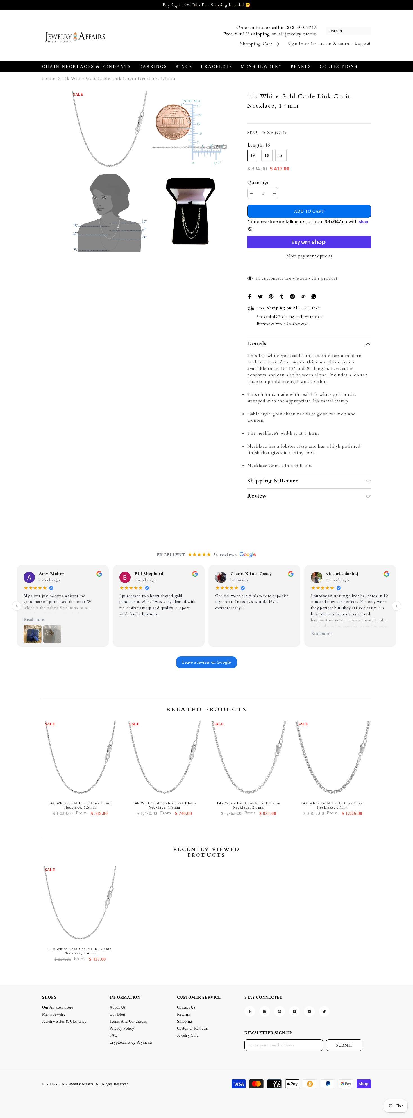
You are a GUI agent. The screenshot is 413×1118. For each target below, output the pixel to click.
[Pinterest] (271, 296)
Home (49, 78)
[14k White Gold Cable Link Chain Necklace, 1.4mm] (80, 904)
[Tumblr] (281, 296)
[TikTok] (294, 1011)
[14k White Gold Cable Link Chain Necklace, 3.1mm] (333, 759)
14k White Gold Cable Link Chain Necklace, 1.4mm (80, 951)
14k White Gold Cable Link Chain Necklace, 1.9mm (164, 805)
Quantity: (258, 182)
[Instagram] (264, 1011)
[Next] (396, 606)
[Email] (303, 296)
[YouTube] (309, 1011)
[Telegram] (292, 296)
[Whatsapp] (313, 296)
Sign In (295, 44)
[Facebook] (249, 296)
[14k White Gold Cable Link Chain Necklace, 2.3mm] (249, 759)
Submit (344, 1045)
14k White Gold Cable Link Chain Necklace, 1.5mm (80, 805)
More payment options (309, 256)
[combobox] (345, 31)
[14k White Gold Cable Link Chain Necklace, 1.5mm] (80, 759)
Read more (34, 619)
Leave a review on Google (206, 662)
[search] (348, 31)
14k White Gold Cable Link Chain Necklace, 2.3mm (248, 805)
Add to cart (309, 211)
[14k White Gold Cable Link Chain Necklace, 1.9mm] (164, 759)
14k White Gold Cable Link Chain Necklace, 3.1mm (333, 805)
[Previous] (16, 606)
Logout (363, 43)
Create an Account (331, 44)
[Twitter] (260, 296)
